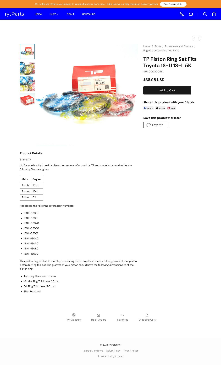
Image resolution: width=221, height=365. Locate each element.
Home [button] (38, 14)
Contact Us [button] (88, 14)
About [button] (70, 14)
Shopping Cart (146, 319)
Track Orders (98, 319)
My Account (74, 319)
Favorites (122, 319)
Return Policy (113, 350)
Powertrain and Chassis (179, 46)
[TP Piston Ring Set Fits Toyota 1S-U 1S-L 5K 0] (27, 51)
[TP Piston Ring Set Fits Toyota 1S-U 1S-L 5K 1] (27, 67)
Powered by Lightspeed (110, 356)
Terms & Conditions (93, 350)
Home (146, 46)
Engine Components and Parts (161, 50)
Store (158, 46)
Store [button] (53, 14)
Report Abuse (131, 350)
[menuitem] (194, 38)
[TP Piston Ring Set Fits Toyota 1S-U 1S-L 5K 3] (27, 100)
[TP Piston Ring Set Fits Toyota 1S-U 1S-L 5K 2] (27, 84)
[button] (173, 4)
